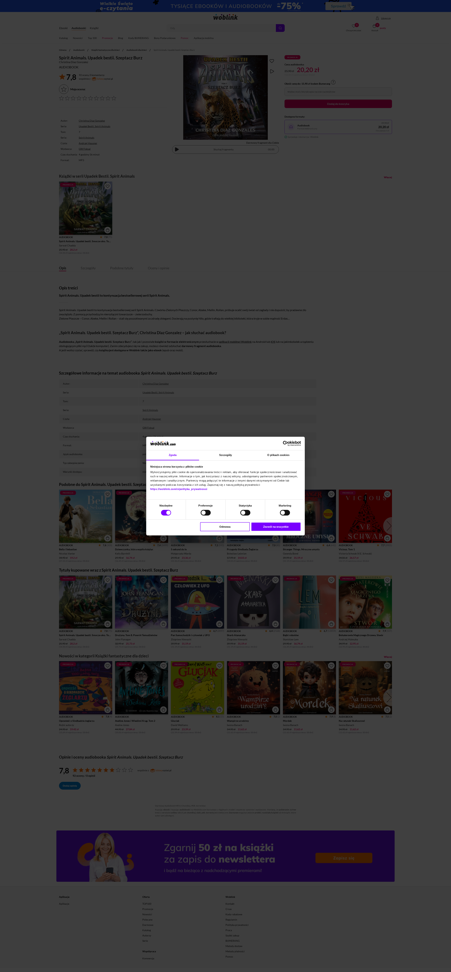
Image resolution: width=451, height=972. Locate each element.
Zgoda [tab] (173, 454)
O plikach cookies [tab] (278, 454)
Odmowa (224, 526)
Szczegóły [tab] (225, 454)
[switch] (206, 513)
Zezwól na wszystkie (276, 526)
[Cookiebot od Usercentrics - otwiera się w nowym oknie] (285, 443)
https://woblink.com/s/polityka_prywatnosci (178, 488)
